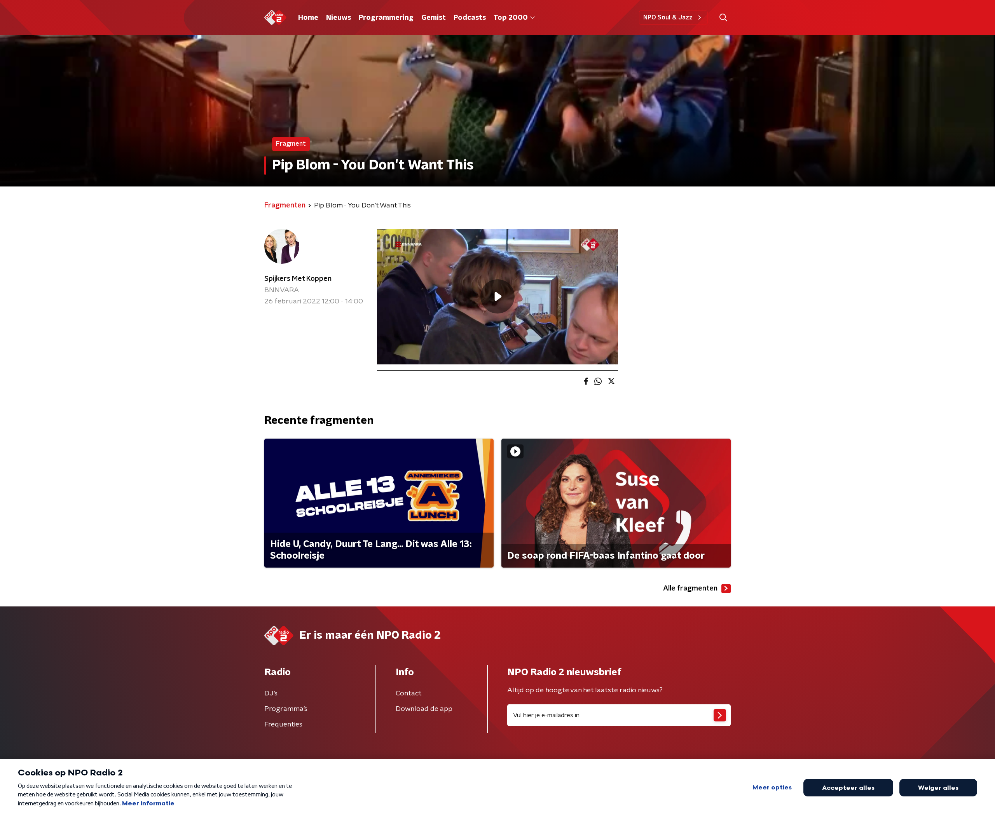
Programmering (386, 17)
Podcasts (470, 17)
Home (308, 17)
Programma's (285, 709)
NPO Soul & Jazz (668, 17)
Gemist (433, 17)
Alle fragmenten (690, 588)
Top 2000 (511, 17)
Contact (409, 693)
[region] (497, 296)
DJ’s (271, 693)
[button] (723, 17)
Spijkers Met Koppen (298, 278)
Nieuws (338, 17)
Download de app (424, 709)
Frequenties (283, 724)
